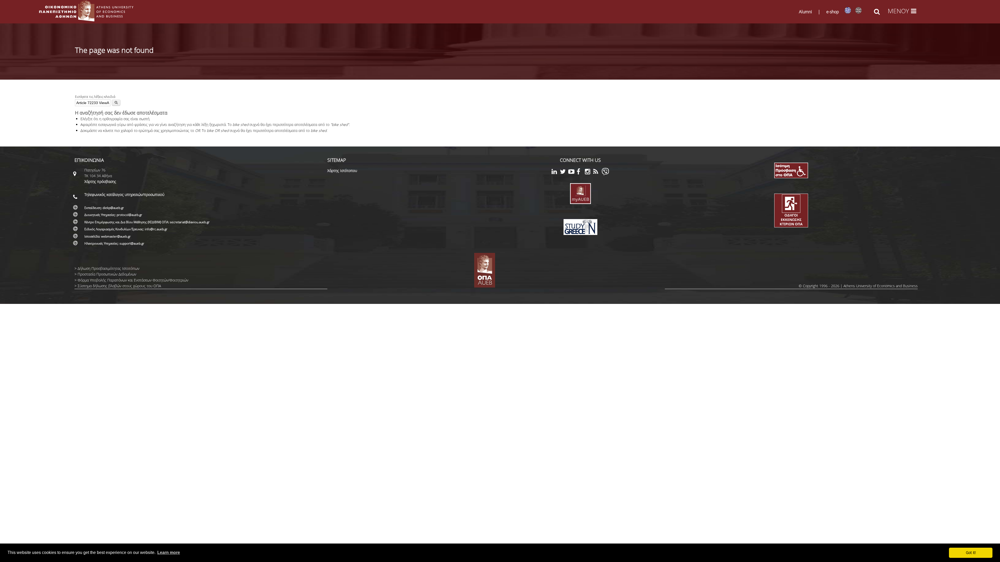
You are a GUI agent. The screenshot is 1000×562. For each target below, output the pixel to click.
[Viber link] (605, 173)
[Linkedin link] (556, 172)
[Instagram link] (589, 172)
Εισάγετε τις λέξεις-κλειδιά (95, 96)
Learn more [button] (168, 552)
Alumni (805, 12)
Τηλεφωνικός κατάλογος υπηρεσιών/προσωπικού (124, 194)
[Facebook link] (581, 172)
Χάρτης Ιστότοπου (342, 170)
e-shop (832, 12)
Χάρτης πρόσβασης (100, 181)
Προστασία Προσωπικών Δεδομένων (107, 274)
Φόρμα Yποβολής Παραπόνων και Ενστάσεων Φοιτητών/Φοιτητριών (133, 280)
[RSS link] (597, 172)
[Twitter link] (564, 172)
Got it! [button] (971, 552)
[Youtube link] (572, 172)
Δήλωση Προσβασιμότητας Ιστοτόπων (108, 268)
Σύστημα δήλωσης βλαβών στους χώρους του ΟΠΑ (119, 285)
